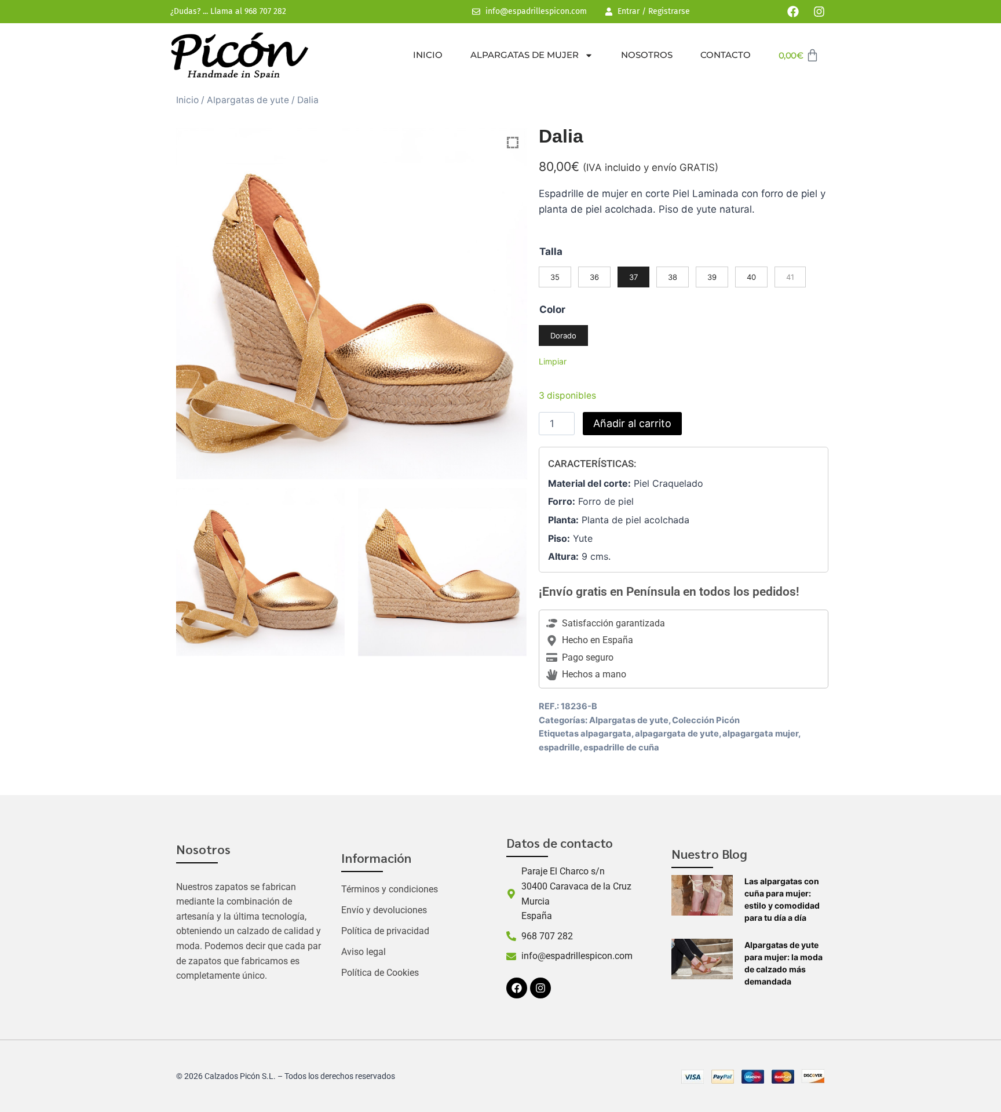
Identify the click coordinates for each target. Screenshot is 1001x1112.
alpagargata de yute (677, 733)
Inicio (428, 54)
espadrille (559, 747)
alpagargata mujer (760, 733)
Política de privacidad (385, 930)
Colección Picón (706, 720)
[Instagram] (819, 11)
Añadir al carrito (632, 423)
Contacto (725, 54)
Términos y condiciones (389, 889)
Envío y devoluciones (384, 910)
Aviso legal (363, 951)
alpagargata (605, 733)
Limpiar (553, 361)
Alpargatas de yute (248, 99)
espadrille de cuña (621, 747)
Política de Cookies (380, 972)
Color (552, 309)
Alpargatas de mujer (524, 54)
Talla (550, 251)
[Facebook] (793, 11)
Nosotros (647, 54)
